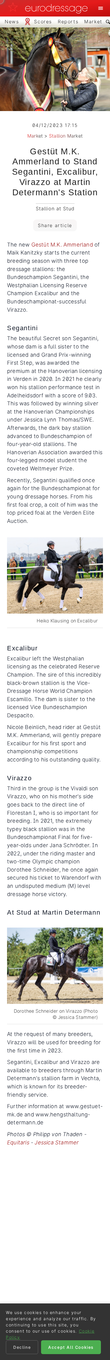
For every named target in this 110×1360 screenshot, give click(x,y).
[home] (49, 8)
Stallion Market (66, 136)
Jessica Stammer (57, 1142)
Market (35, 136)
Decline (22, 1347)
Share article (55, 225)
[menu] (100, 8)
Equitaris (18, 1142)
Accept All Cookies (71, 1347)
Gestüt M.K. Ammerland (62, 244)
